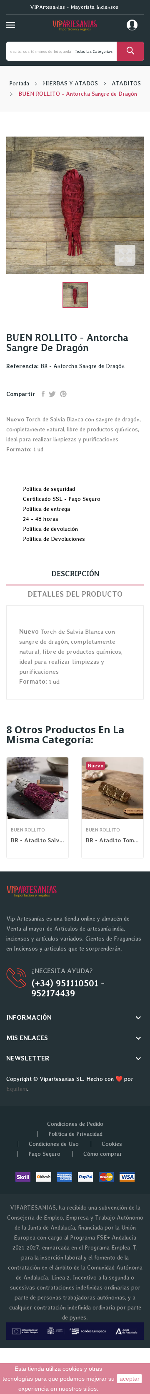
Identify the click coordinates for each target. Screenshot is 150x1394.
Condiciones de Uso (54, 1144)
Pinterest (63, 394)
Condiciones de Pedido (75, 1124)
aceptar (130, 1378)
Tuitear (52, 394)
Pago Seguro (44, 1154)
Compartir (43, 394)
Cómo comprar (102, 1154)
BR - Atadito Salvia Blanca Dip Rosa (37, 840)
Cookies (112, 1144)
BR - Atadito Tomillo (112, 840)
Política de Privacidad (75, 1134)
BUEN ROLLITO (28, 829)
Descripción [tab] (75, 573)
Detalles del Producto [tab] (75, 594)
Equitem (16, 1088)
